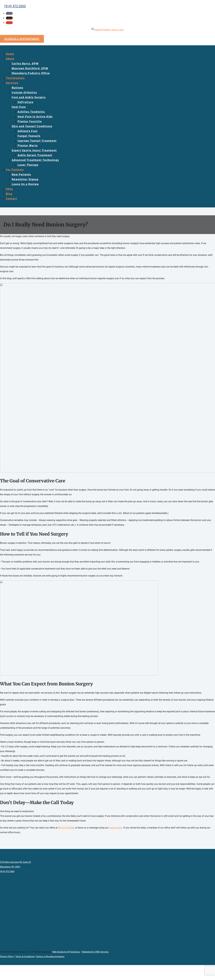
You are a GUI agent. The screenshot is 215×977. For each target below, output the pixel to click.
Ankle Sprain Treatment (35, 155)
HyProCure (25, 102)
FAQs (9, 188)
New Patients (21, 174)
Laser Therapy (28, 164)
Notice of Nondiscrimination (50, 956)
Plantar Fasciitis (30, 121)
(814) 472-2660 (15, 6)
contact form (115, 827)
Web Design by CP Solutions (66, 952)
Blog (9, 193)
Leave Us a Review (25, 184)
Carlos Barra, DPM (25, 63)
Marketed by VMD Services (95, 952)
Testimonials (15, 78)
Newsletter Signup (25, 179)
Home (10, 53)
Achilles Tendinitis (31, 111)
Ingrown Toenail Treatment (37, 140)
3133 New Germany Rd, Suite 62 (15, 862)
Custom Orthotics (24, 92)
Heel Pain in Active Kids (35, 116)
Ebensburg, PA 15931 (10, 866)
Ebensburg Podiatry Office (31, 73)
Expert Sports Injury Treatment (34, 150)
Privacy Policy (7, 956)
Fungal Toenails (29, 135)
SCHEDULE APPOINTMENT (21, 38)
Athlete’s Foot (28, 131)
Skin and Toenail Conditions (32, 126)
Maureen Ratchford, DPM (30, 68)
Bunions (17, 87)
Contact (11, 198)
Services (12, 82)
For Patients (15, 169)
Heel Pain (19, 106)
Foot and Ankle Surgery (29, 97)
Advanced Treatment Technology (35, 160)
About (10, 58)
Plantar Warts (28, 145)
